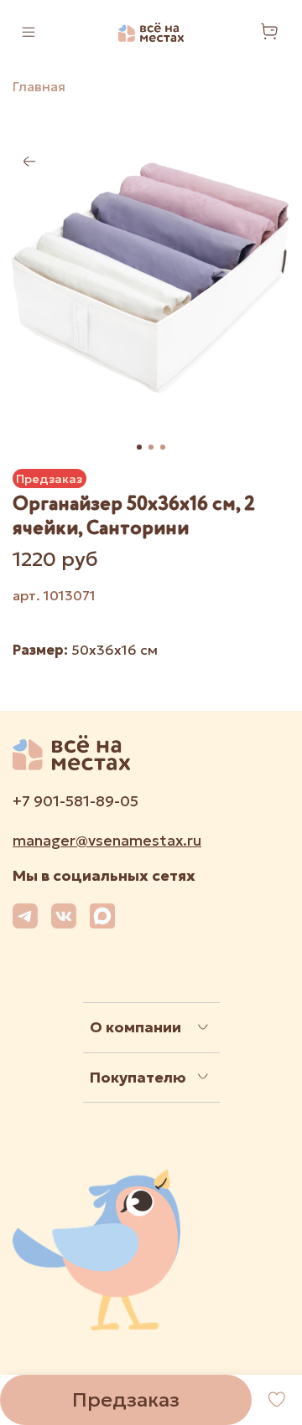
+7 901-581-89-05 (75, 801)
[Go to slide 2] (151, 447)
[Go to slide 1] (139, 447)
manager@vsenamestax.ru (107, 840)
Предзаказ (126, 1399)
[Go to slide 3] (162, 447)
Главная (39, 86)
